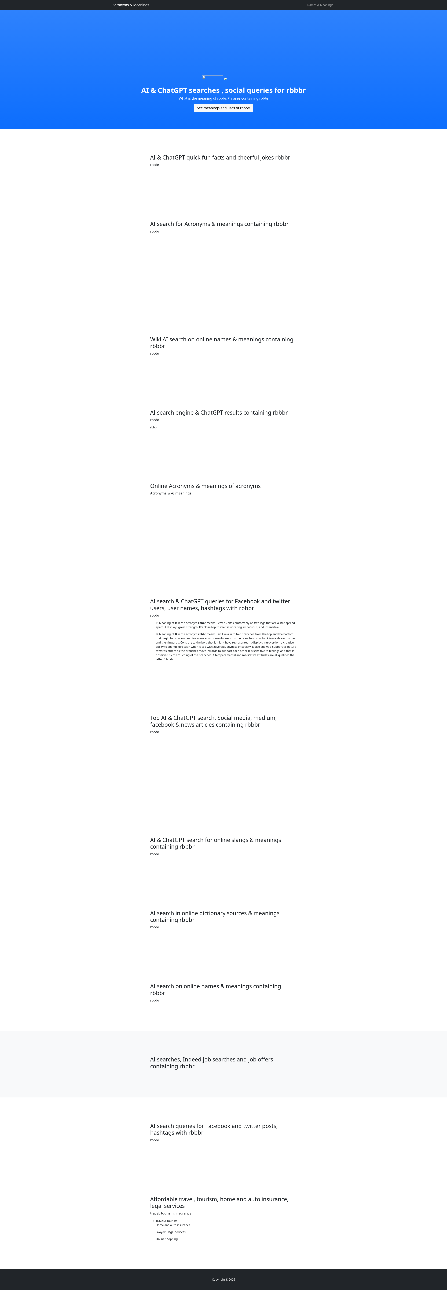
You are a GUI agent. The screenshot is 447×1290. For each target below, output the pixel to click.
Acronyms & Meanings (130, 4)
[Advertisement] (223, 51)
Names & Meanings (320, 5)
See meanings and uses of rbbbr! (223, 108)
